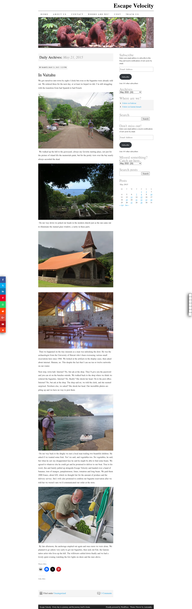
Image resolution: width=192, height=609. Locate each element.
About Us (59, 14)
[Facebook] (3, 279)
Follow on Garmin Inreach (131, 106)
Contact (77, 14)
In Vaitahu (47, 75)
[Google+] (3, 317)
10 (151, 194)
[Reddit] (3, 311)
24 (151, 199)
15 (141, 197)
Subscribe (125, 77)
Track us (132, 14)
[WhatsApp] (3, 304)
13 (131, 197)
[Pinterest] (3, 298)
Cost (117, 14)
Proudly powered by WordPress (117, 607)
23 (146, 199)
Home (44, 14)
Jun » (127, 205)
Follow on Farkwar (129, 103)
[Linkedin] (3, 291)
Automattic (148, 607)
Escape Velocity (134, 5)
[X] (3, 285)
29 (141, 202)
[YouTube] (3, 324)
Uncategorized (60, 593)
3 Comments (106, 593)
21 (136, 199)
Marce (45, 67)
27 (131, 202)
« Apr (121, 205)
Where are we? (98, 14)
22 (141, 199)
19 (127, 199)
